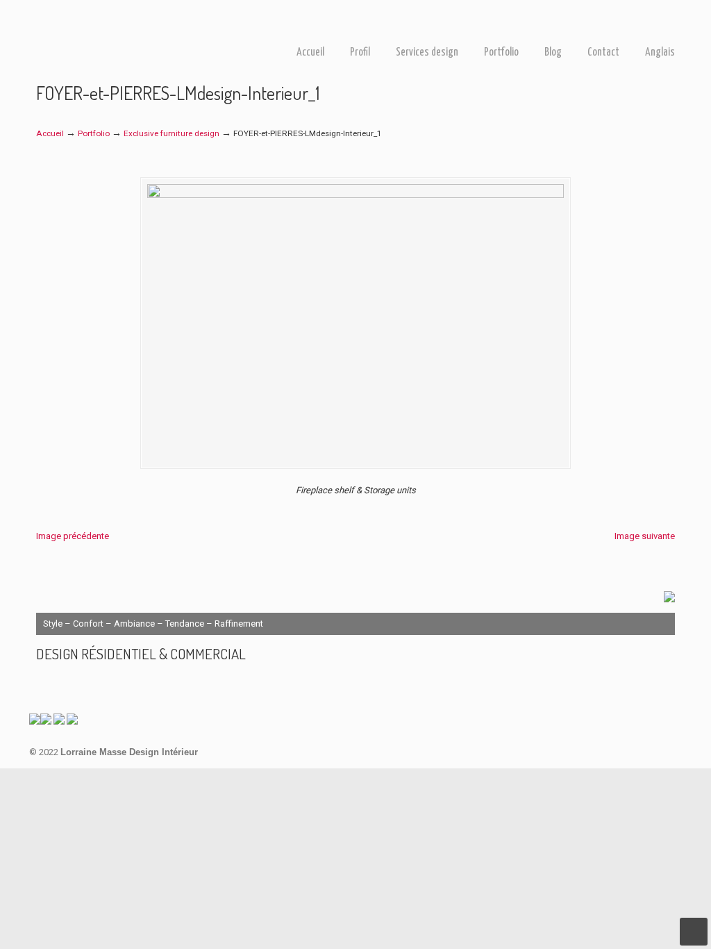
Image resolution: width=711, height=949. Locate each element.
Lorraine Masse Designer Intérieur (105, 26)
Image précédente (72, 536)
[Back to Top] (694, 932)
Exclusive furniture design (171, 133)
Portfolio (94, 133)
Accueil (50, 133)
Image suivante (644, 536)
